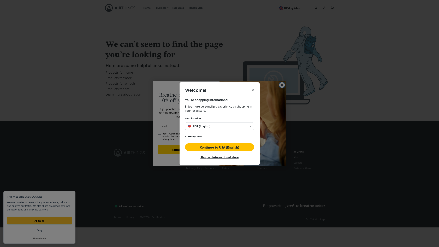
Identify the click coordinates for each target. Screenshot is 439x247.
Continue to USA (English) (219, 147)
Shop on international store (219, 157)
